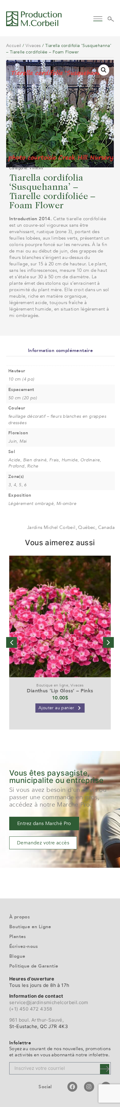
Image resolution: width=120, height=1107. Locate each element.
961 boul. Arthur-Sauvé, (36, 1020)
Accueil (13, 46)
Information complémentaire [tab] (60, 350)
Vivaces (33, 46)
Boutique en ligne (52, 685)
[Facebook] (72, 1087)
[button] (98, 18)
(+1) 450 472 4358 (30, 1009)
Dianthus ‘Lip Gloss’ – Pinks (60, 690)
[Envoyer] (104, 1069)
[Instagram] (89, 1087)
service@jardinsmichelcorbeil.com (48, 1002)
